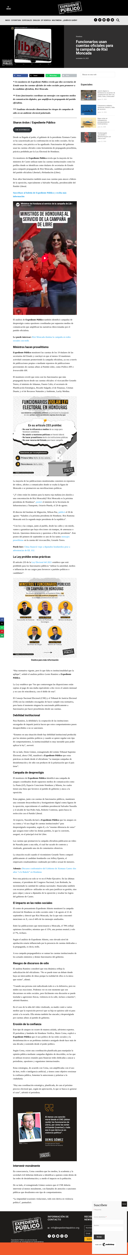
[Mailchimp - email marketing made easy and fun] (105, 1243)
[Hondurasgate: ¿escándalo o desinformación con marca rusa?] (88, 133)
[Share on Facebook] (2, 620)
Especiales (27, 20)
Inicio (7, 20)
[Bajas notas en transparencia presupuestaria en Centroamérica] (88, 119)
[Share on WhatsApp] (2, 628)
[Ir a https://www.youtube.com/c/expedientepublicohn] (104, 19)
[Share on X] (2, 624)
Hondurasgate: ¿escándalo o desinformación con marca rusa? (104, 135)
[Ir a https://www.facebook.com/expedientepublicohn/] (95, 19)
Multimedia (57, 20)
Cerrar (124, 1204)
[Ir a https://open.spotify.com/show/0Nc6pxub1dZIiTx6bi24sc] (112, 19)
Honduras (79, 36)
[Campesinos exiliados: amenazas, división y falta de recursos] (88, 106)
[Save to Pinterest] (2, 632)
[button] (8, 8)
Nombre (96, 1225)
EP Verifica (46, 20)
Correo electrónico (100, 1217)
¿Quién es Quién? (70, 20)
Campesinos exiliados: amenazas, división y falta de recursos (106, 107)
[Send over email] (2, 636)
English (36, 20)
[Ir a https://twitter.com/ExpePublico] (99, 19)
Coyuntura (16, 20)
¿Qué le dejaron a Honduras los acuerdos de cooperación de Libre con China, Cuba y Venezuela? (106, 93)
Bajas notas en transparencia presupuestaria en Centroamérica (103, 121)
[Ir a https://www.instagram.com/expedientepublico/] (108, 19)
